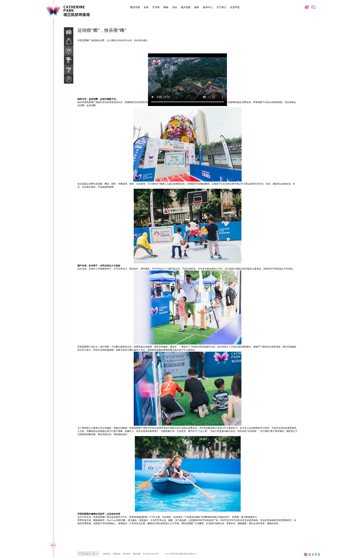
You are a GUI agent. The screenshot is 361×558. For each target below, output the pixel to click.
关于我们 (221, 7)
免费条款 (107, 554)
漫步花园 (185, 7)
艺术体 (156, 7)
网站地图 (136, 554)
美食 (146, 7)
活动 (174, 7)
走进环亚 (235, 7)
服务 (196, 7)
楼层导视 (135, 7)
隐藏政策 (117, 554)
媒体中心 (208, 7)
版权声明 (126, 554)
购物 (165, 7)
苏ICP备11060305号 (151, 554)
